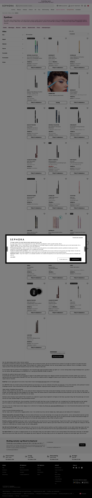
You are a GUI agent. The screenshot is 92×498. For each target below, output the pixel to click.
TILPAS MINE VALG (63, 259)
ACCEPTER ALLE (75, 259)
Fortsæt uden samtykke (78, 237)
